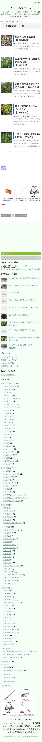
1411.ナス (6, 434)
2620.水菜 (6, 489)
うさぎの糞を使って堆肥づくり (19, 315)
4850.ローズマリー (9, 580)
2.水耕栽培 (5, 468)
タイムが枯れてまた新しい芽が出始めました (24, 278)
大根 (36, 121)
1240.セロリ (7, 422)
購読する (7, 253)
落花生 (26, 49)
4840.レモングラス (9, 578)
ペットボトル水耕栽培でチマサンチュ (22, 330)
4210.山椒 (6, 542)
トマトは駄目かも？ (16, 293)
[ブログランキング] (9, 269)
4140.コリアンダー (9, 539)
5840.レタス (7, 644)
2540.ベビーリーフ (9, 483)
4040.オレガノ (8, 533)
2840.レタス (7, 492)
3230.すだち (7, 514)
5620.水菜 (6, 635)
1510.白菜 (6, 443)
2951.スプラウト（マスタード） (14, 498)
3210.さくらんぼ (9, 511)
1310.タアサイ (8, 425)
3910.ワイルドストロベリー (12, 523)
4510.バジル (7, 563)
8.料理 (3, 664)
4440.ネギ (6, 560)
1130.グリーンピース (10, 404)
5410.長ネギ (7, 617)
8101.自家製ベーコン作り (13, 670)
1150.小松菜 (7, 410)
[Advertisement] (23, 168)
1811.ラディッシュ (9, 461)
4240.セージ (7, 551)
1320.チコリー (8, 428)
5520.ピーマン (17, 46)
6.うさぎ (4, 648)
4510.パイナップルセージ (12, 566)
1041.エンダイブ (9, 392)
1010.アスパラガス (9, 386)
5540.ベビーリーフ (9, 629)
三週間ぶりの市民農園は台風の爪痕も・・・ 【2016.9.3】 (27, 62)
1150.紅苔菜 (7, 413)
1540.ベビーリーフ (9, 452)
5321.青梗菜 (7, 611)
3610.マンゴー (8, 517)
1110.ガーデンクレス (10, 398)
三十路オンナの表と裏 (9, 360)
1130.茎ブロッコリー (10, 407)
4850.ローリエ (8, 583)
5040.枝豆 (28, 91)
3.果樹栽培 (5, 505)
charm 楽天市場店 (8, 375)
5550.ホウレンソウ (9, 632)
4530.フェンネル (9, 572)
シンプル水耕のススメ (9, 357)
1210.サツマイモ (9, 416)
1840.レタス (7, 464)
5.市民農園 (5, 588)
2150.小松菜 (7, 471)
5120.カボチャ (8, 594)
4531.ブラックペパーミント (12, 575)
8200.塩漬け (7, 674)
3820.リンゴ (7, 520)
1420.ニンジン (8, 440)
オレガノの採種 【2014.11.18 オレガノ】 (23, 285)
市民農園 (21, 49)
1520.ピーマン (8, 449)
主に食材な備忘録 (7, 363)
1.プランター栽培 (7, 383)
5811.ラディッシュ (9, 641)
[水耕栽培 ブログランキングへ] (9, 267)
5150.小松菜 (7, 597)
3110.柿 (5, 508)
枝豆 (19, 124)
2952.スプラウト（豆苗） (12, 501)
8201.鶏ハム (8, 677)
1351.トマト (7, 431)
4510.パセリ (7, 569)
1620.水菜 (6, 458)
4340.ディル (7, 557)
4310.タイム (7, 554)
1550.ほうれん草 (9, 455)
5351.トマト (28, 43)
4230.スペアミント (9, 545)
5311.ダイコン (8, 605)
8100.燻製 (6, 667)
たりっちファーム (21, 8)
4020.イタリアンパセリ (11, 530)
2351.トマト (7, 480)
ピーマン (21, 96)
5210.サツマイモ (9, 599)
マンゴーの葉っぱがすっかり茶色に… (22, 300)
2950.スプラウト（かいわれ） (13, 495)
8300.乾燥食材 (8, 681)
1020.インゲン (8, 389)
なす (32, 46)
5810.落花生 (26, 46)
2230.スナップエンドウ (11, 474)
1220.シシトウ (8, 419)
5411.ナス (36, 43)
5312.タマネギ (8, 608)
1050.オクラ (7, 395)
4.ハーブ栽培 (5, 527)
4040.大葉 (6, 536)
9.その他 (4, 686)
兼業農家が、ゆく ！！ (9, 366)
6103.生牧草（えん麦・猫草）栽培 (15, 654)
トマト (36, 46)
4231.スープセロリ (9, 548)
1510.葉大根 (7, 446)
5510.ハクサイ (8, 623)
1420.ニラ (6, 437)
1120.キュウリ (8, 401)
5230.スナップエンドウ (11, 602)
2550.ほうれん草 (9, 486)
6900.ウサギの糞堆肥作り (12, 657)
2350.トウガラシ (9, 477)
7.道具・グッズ (6, 661)
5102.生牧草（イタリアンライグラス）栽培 (18, 651)
